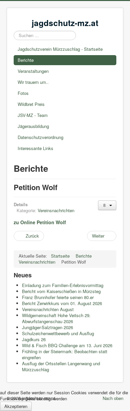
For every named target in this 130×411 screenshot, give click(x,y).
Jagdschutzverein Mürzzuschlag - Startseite (60, 49)
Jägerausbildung (33, 126)
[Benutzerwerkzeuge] (107, 205)
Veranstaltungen (33, 71)
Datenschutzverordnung (40, 137)
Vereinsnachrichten (56, 210)
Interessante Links (35, 148)
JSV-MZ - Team (33, 115)
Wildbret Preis (31, 104)
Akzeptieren (15, 406)
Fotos (23, 93)
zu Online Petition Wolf (40, 222)
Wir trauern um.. (33, 82)
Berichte (26, 60)
